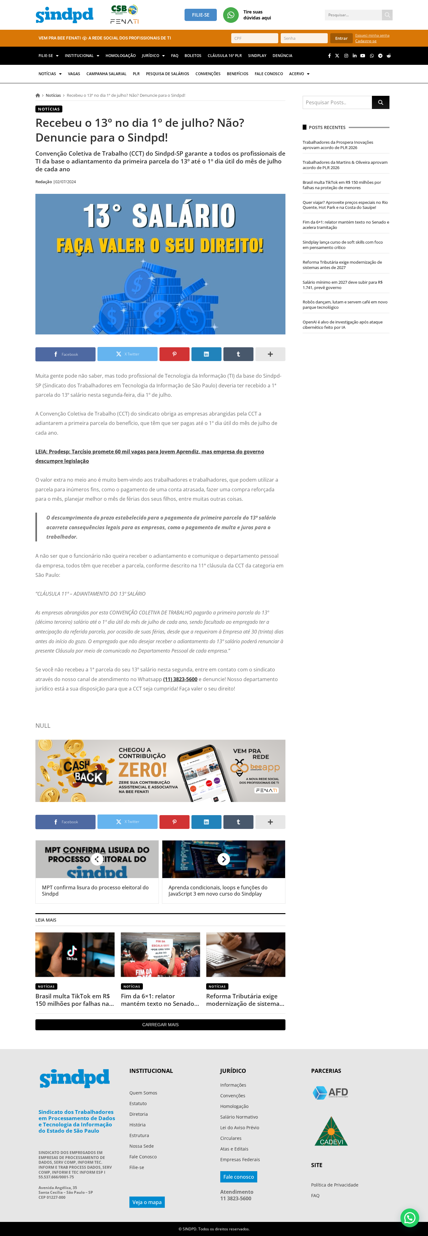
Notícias (53, 95)
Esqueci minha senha (372, 35)
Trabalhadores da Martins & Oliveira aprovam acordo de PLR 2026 (345, 164)
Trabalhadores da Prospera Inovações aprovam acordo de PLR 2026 (338, 144)
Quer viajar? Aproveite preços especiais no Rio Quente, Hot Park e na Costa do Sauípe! (345, 204)
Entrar (341, 38)
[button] (409, 1217)
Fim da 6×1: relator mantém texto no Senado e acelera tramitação (160, 1000)
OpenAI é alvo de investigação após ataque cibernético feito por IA (343, 324)
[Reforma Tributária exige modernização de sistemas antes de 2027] (245, 954)
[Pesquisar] (387, 15)
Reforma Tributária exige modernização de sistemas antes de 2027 (244, 1000)
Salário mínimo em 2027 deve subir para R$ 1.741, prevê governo (343, 284)
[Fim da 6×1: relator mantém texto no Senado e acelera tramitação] (160, 954)
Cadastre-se (366, 41)
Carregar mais (160, 1024)
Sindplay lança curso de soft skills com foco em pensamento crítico (343, 244)
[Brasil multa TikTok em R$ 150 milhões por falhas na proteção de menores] (75, 954)
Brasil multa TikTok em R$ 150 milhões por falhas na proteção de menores (72, 1000)
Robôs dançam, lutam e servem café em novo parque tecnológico (345, 304)
